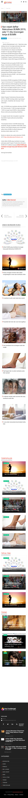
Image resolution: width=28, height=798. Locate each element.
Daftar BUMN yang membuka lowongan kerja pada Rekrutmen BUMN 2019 (14, 146)
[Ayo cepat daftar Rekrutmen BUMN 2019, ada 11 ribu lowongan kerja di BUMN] (14, 17)
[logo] (8, 708)
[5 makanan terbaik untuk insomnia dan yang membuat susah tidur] (14, 386)
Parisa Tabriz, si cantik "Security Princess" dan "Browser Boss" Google (14, 662)
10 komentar (6, 42)
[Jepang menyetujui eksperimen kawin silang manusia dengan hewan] (14, 623)
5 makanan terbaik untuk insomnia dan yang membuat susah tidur (14, 397)
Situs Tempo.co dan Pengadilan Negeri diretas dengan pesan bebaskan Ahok (14, 644)
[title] (23, 2)
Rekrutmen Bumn (7, 194)
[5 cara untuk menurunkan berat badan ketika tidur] (14, 412)
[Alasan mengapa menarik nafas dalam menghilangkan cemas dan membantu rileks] (14, 262)
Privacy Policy (11, 794)
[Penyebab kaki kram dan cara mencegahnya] (14, 311)
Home (2, 8)
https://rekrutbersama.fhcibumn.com (13, 137)
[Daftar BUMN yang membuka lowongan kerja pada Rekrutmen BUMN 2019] (14, 234)
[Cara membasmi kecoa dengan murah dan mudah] (14, 335)
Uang (4, 763)
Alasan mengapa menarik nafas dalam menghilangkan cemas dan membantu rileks (14, 273)
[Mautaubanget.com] (8, 2)
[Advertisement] (14, 178)
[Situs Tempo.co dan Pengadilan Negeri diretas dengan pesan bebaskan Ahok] (14, 641)
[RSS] (26, 2)
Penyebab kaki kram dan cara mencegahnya (14, 322)
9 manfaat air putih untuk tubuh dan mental (14, 298)
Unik (4, 774)
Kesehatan (6, 761)
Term (5, 794)
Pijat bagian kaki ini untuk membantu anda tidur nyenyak (13, 372)
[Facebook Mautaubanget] (21, 2)
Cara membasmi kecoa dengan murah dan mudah (14, 346)
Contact (21, 794)
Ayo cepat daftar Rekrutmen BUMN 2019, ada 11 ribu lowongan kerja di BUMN (13, 508)
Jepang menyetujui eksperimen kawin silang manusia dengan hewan (14, 626)
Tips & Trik (8, 8)
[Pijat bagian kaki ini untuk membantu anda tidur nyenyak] (14, 361)
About (16, 794)
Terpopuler (6, 458)
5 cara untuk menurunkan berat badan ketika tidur (14, 423)
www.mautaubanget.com (18, 791)
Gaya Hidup (6, 771)
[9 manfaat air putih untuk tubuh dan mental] (14, 288)
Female (5, 766)
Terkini (5, 782)
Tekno (4, 612)
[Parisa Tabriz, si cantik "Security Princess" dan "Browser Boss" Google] (14, 659)
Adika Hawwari (11, 200)
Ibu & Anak (6, 769)
